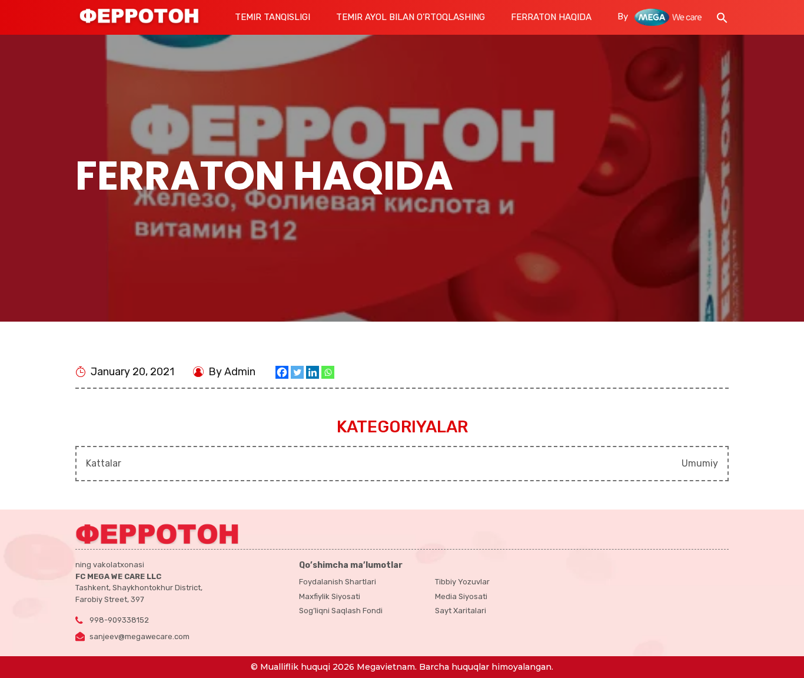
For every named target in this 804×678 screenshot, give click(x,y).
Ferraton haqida (551, 17)
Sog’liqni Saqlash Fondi (341, 610)
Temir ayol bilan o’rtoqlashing (410, 17)
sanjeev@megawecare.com (139, 636)
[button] (722, 16)
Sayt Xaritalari (460, 610)
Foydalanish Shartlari (337, 581)
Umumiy (700, 463)
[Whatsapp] (327, 372)
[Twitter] (297, 372)
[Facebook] (281, 372)
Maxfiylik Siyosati (329, 596)
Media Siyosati (461, 596)
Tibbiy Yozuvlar (462, 581)
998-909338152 (119, 620)
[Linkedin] (312, 372)
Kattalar (103, 463)
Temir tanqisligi (272, 17)
